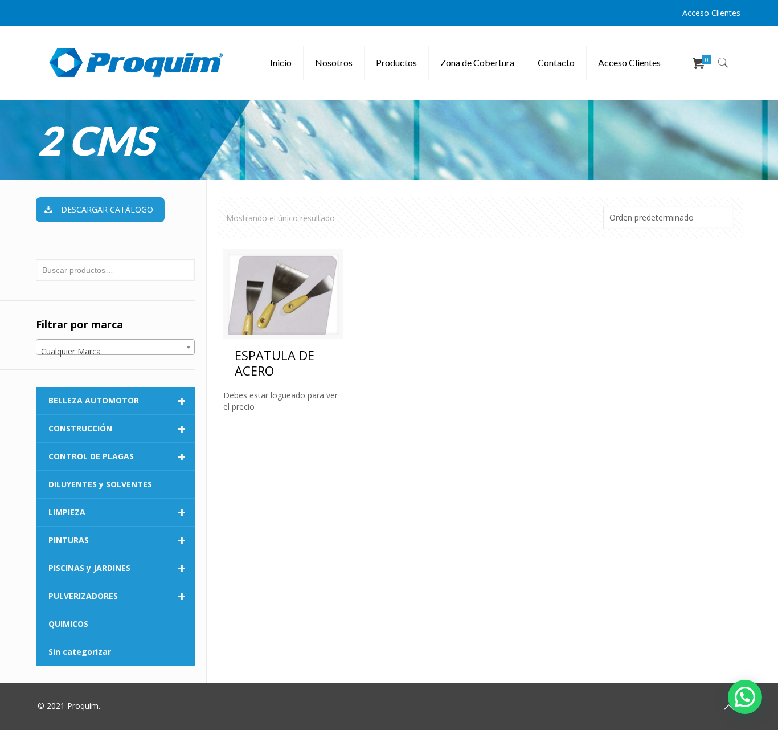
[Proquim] (136, 63)
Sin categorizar (79, 651)
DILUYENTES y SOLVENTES (100, 484)
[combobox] (115, 347)
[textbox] (115, 352)
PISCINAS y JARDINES (117, 568)
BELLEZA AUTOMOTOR (117, 400)
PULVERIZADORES (117, 596)
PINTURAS (117, 540)
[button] (745, 697)
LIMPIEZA (117, 512)
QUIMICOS (68, 623)
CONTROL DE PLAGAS (117, 456)
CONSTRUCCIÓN (117, 428)
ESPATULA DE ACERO (274, 362)
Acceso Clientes (711, 12)
